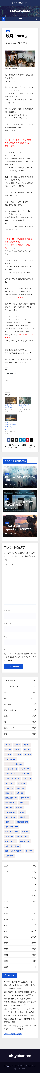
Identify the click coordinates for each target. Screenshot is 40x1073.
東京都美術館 (22, 822)
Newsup (34, 1066)
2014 (6, 937)
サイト (6, 637)
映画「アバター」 (27, 446)
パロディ (9, 783)
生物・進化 (22, 836)
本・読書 (7, 704)
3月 (26, 745)
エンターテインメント (13, 686)
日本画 (23, 817)
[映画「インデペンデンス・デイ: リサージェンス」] (11, 417)
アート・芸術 (9, 680)
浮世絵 (9, 836)
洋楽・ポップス (11, 831)
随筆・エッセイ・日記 (13, 851)
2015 (6, 931)
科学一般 (24, 841)
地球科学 (25, 798)
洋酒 (25, 831)
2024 (6, 878)
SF (28, 754)
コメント (8, 564)
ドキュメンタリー (12, 778)
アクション (10, 759)
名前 (7, 610)
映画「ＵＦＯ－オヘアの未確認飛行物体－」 (19, 503)
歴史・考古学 (11, 827)
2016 (6, 925)
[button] (37, 19)
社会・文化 (10, 841)
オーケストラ (11, 769)
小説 (8, 807)
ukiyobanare (20, 11)
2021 (6, 895)
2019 (6, 907)
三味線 (9, 788)
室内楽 (23, 803)
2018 (6, 913)
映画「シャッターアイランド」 (13, 446)
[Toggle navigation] (20, 19)
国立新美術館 (11, 798)
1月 (8, 745)
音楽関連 (9, 856)
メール (8, 623)
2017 (6, 919)
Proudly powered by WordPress (14, 1066)
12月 (18, 754)
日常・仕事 (10, 817)
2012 (6, 949)
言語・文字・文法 (12, 846)
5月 (8, 749)
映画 (8, 31)
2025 (6, 872)
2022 (6, 889)
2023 (6, 884)
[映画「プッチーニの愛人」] (11, 400)
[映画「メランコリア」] (25, 400)
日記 (6, 692)
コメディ (25, 769)
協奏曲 (20, 788)
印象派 (9, 793)
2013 (6, 943)
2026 (6, 866)
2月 (17, 745)
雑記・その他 (9, 728)
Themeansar (21, 1069)
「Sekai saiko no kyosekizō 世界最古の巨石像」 (19, 529)
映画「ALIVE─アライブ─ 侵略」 (20, 479)
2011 (6, 955)
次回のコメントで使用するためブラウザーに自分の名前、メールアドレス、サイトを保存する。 (20, 656)
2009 (6, 967)
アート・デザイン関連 (13, 764)
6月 (17, 749)
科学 (6, 716)
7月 (26, 749)
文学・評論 (10, 812)
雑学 (29, 851)
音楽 (6, 734)
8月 (8, 754)
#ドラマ (24, 43)
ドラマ (27, 778)
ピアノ (21, 783)
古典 (20, 793)
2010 (6, 961)
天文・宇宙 (10, 803)
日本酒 (9, 822)
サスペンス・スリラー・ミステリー (18, 774)
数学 (19, 807)
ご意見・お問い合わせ (13, 1034)
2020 (6, 901)
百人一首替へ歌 (10, 710)
